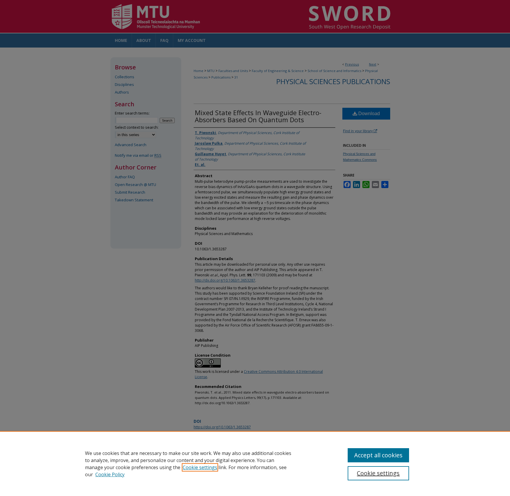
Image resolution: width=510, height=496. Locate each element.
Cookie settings (200, 467)
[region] (255, 463)
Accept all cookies (378, 455)
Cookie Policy (110, 474)
